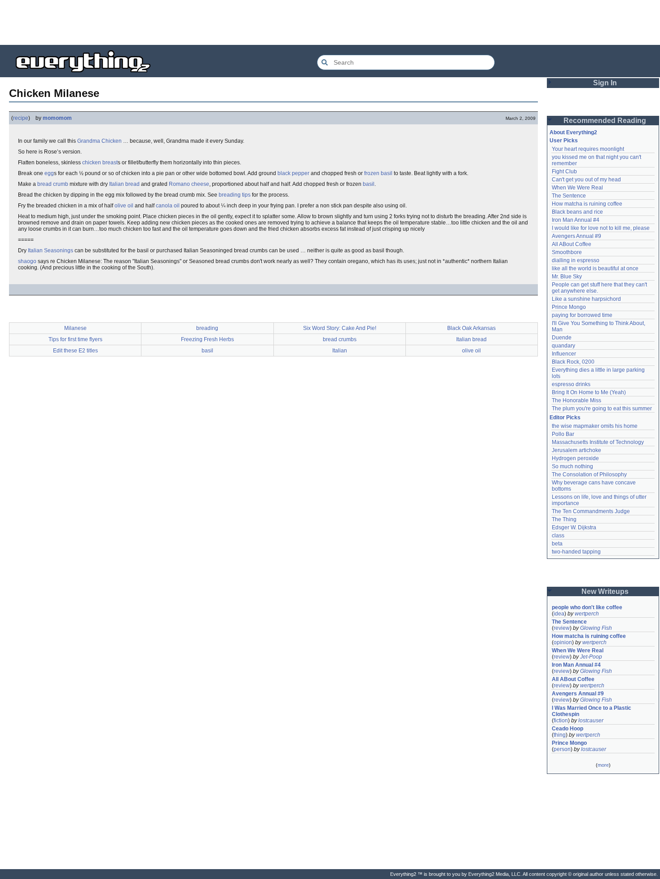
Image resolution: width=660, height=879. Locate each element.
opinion (563, 642)
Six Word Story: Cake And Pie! (339, 328)
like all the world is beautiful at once (595, 268)
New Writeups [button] (605, 591)
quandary (563, 346)
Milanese (75, 328)
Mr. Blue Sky (567, 276)
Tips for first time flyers (75, 339)
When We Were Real (577, 188)
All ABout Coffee (571, 244)
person (562, 749)
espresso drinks (571, 384)
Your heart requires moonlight (588, 149)
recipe (20, 118)
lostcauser (590, 720)
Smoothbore (567, 252)
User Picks (564, 140)
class (558, 535)
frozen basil (378, 173)
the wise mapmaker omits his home (595, 426)
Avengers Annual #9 (576, 236)
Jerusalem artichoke (576, 450)
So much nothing (572, 466)
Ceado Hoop (567, 728)
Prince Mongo (569, 307)
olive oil (123, 205)
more (603, 765)
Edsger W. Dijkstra (574, 527)
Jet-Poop (591, 657)
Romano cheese (189, 184)
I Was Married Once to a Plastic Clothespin (592, 711)
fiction (561, 720)
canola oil (168, 205)
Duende (562, 337)
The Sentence (569, 196)
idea (559, 614)
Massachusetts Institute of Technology (598, 442)
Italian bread (124, 184)
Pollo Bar (563, 434)
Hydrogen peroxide (575, 458)
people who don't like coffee (587, 607)
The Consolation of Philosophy (589, 474)
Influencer (564, 354)
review (562, 628)
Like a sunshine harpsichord (586, 299)
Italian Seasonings (50, 250)
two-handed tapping (576, 552)
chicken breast (100, 162)
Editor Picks (565, 417)
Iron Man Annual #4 (575, 220)
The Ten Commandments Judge (591, 511)
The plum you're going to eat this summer (602, 408)
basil (368, 184)
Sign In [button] (605, 83)
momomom (57, 118)
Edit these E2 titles (75, 350)
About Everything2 (573, 132)
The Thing (564, 519)
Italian (339, 350)
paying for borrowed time (582, 315)
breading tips (235, 195)
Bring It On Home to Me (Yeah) (589, 392)
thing (560, 735)
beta (557, 544)
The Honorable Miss (576, 400)
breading (207, 328)
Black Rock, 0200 (573, 362)
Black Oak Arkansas (471, 328)
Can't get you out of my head (586, 179)
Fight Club (564, 171)
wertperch (587, 614)
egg (49, 173)
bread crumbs (339, 339)
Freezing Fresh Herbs (207, 339)
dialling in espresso (575, 260)
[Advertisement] (330, 22)
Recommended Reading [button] (604, 120)
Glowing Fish (596, 628)
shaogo (27, 261)
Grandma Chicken (99, 141)
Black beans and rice (577, 212)
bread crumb (52, 184)
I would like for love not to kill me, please (601, 228)
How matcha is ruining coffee (587, 204)
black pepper (293, 173)
